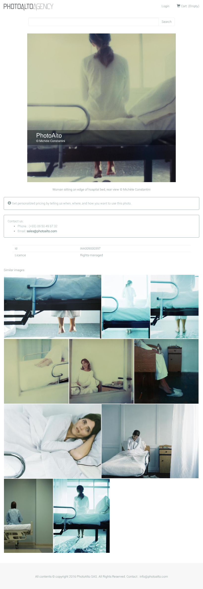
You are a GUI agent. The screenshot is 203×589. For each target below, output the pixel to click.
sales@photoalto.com (42, 231)
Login (165, 6)
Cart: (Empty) (189, 6)
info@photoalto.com (154, 576)
